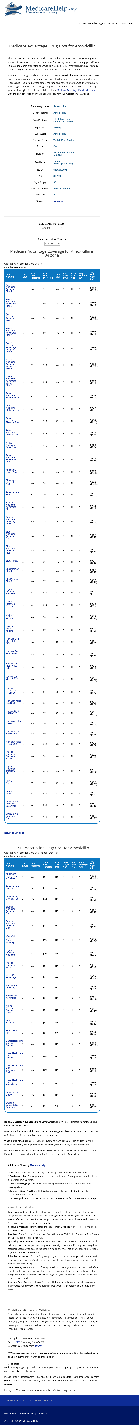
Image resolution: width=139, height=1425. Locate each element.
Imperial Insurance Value (10, 965)
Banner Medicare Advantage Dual (11, 910)
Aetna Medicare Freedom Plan (13, 395)
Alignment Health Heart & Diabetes (12, 876)
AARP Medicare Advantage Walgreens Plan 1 (11, 347)
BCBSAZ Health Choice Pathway (10, 939)
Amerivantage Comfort (12, 887)
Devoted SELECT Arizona (10, 628)
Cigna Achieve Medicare (10, 952)
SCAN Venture (9, 792)
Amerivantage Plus (12, 493)
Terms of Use (26, 1413)
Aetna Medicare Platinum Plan (12, 408)
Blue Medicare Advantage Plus (11, 549)
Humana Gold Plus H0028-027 (12, 653)
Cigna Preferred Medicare (10, 604)
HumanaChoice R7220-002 (13, 743)
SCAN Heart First (12, 1032)
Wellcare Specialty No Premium (12, 1105)
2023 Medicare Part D (41, 1400)
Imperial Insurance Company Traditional (11, 755)
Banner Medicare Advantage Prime (11, 520)
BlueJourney (12, 561)
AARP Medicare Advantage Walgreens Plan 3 (11, 380)
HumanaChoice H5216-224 (13, 722)
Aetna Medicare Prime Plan (11, 445)
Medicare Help (37, 1165)
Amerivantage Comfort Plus (12, 897)
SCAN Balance (10, 1021)
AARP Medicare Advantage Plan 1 (11, 288)
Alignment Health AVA (11, 471)
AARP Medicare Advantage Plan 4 (11, 331)
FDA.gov (38, 1345)
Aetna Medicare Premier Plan (12, 432)
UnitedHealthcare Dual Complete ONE (14, 1069)
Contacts (43, 1413)
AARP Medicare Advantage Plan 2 (11, 302)
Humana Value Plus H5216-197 (11, 690)
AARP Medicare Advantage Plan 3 (11, 317)
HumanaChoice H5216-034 (13, 702)
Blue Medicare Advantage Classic (11, 535)
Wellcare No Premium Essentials (12, 803)
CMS (18, 1342)
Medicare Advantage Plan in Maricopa (76, 90)
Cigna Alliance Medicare (10, 591)
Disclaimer (10, 1413)
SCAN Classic (9, 782)
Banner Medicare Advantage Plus (11, 505)
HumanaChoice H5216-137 (13, 712)
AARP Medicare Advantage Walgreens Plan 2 (11, 364)
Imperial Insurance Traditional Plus (11, 769)
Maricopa (58, 201)
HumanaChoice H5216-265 (13, 732)
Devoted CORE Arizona (10, 616)
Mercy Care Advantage (11, 976)
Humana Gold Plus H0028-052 (12, 678)
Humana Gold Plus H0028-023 (12, 641)
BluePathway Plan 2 (12, 580)
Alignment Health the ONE (11, 482)
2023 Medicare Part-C (15, 1400)
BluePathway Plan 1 (12, 570)
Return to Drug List (14, 832)
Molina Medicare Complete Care (10, 1009)
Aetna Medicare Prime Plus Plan (11, 458)
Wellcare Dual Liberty (13, 1093)
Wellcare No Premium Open (12, 816)
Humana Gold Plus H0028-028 (12, 666)
